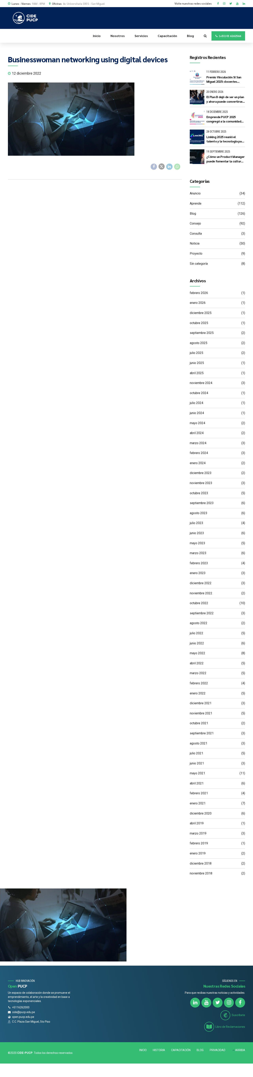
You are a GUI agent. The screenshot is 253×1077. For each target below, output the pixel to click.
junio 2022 (197, 643)
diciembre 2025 (200, 313)
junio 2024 (197, 413)
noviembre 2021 (201, 713)
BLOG (200, 1050)
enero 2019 (198, 853)
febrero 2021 (199, 793)
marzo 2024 (198, 443)
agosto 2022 (198, 623)
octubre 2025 (199, 323)
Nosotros (117, 36)
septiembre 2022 (202, 613)
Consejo (195, 223)
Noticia (194, 243)
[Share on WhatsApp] (177, 167)
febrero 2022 (199, 683)
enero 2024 (198, 463)
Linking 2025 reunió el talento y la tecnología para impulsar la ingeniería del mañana (225, 139)
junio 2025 (197, 363)
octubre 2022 (199, 603)
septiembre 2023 (202, 503)
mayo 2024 (197, 423)
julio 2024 (196, 403)
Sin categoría (199, 263)
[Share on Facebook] (154, 167)
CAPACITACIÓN (181, 1050)
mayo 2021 (197, 773)
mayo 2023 (197, 543)
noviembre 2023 (201, 483)
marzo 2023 (198, 553)
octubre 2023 (199, 493)
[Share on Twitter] (162, 166)
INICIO (143, 1050)
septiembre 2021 (202, 733)
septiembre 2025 (202, 333)
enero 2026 (198, 303)
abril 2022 (197, 663)
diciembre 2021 (200, 703)
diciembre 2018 (200, 863)
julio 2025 (196, 353)
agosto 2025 (198, 343)
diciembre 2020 (200, 813)
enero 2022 (198, 693)
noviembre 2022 (201, 593)
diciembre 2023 (200, 473)
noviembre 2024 (201, 383)
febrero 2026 (199, 293)
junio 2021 (197, 763)
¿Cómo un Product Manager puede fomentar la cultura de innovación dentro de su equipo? (225, 159)
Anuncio (195, 193)
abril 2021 (197, 783)
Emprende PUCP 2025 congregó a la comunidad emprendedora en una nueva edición (223, 119)
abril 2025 (197, 373)
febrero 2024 (199, 453)
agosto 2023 (198, 513)
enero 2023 (198, 573)
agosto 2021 (198, 743)
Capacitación (167, 36)
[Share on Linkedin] (169, 167)
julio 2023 (196, 523)
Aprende (195, 203)
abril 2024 (197, 433)
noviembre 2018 (201, 873)
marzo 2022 (198, 673)
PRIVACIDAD (217, 1050)
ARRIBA (240, 1050)
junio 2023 (197, 533)
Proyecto (196, 253)
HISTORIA (159, 1050)
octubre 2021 (199, 723)
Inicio (97, 36)
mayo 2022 (197, 653)
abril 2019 (197, 823)
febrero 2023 (199, 563)
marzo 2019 (198, 833)
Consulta (196, 233)
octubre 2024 (199, 393)
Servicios (141, 36)
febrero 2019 (199, 843)
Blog (190, 36)
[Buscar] (205, 35)
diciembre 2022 (200, 583)
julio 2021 (196, 753)
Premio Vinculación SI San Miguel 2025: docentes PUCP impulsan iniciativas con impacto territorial (223, 79)
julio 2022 (196, 633)
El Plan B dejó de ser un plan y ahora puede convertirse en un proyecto (225, 99)
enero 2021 (198, 803)
